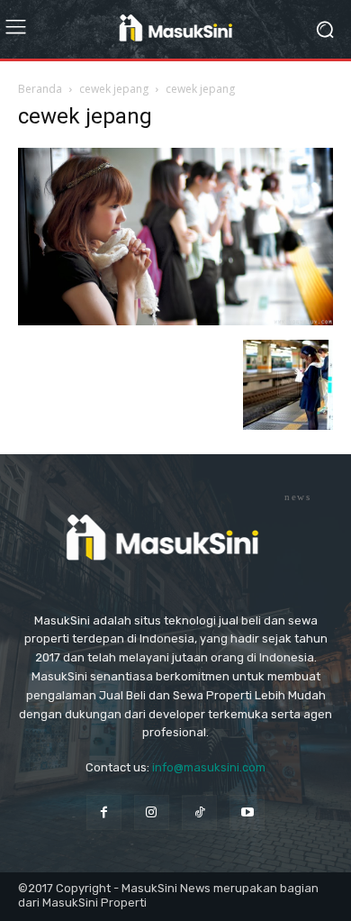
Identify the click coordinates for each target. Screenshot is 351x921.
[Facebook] (104, 812)
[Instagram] (151, 812)
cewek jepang (113, 88)
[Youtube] (247, 812)
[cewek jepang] (175, 321)
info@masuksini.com (209, 767)
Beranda (40, 88)
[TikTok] (199, 812)
